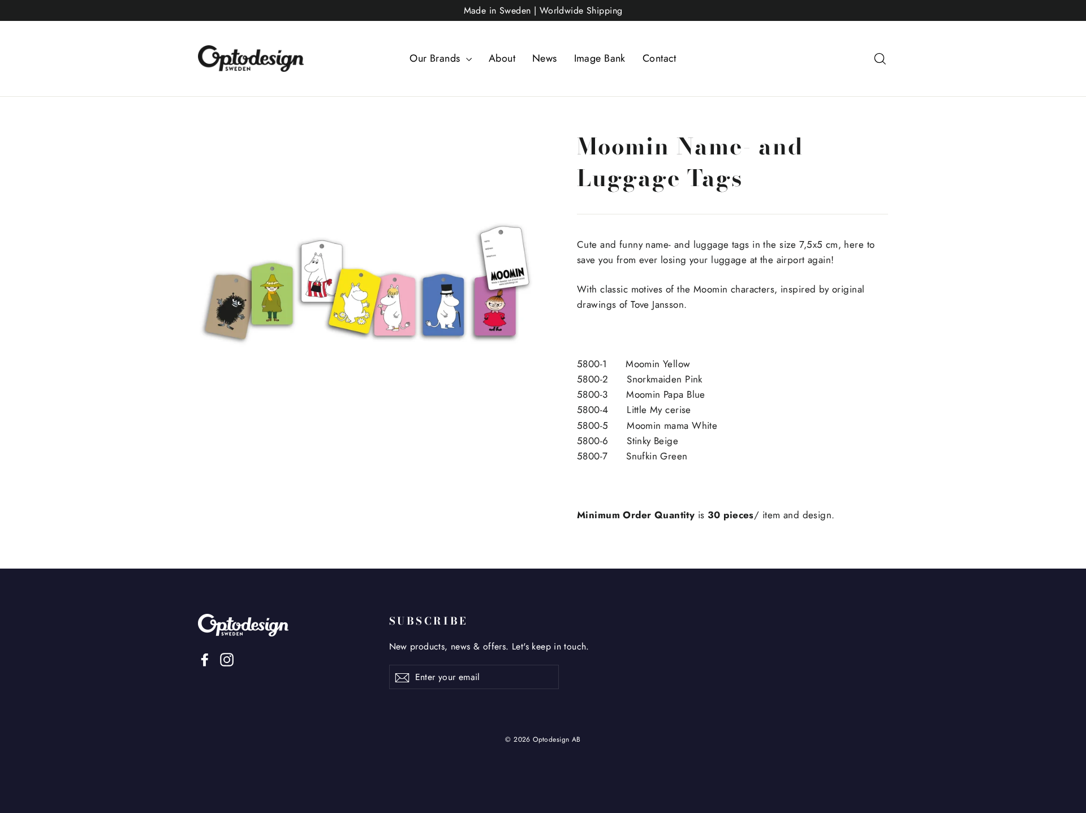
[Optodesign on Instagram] (227, 658)
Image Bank (600, 58)
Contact (659, 58)
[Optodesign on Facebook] (205, 658)
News (544, 58)
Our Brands (436, 58)
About (502, 58)
